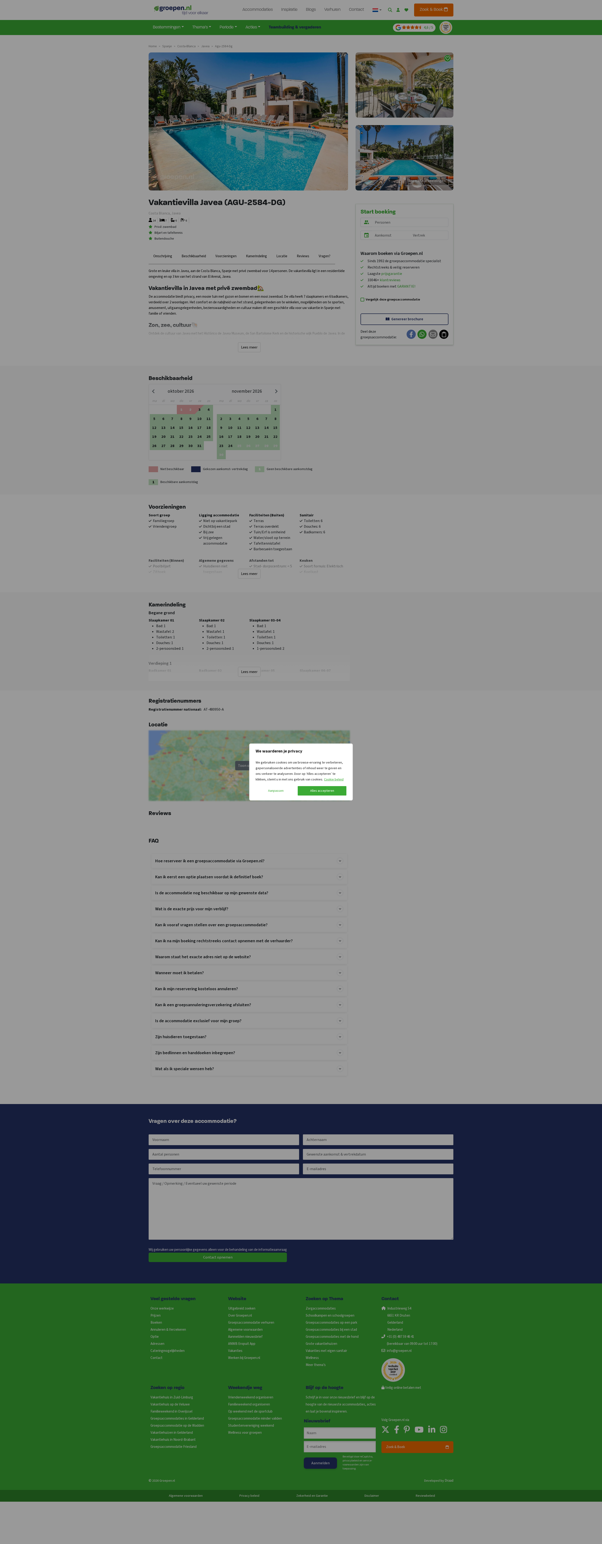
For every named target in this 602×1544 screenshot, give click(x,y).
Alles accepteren (322, 790)
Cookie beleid (334, 779)
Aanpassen (276, 790)
